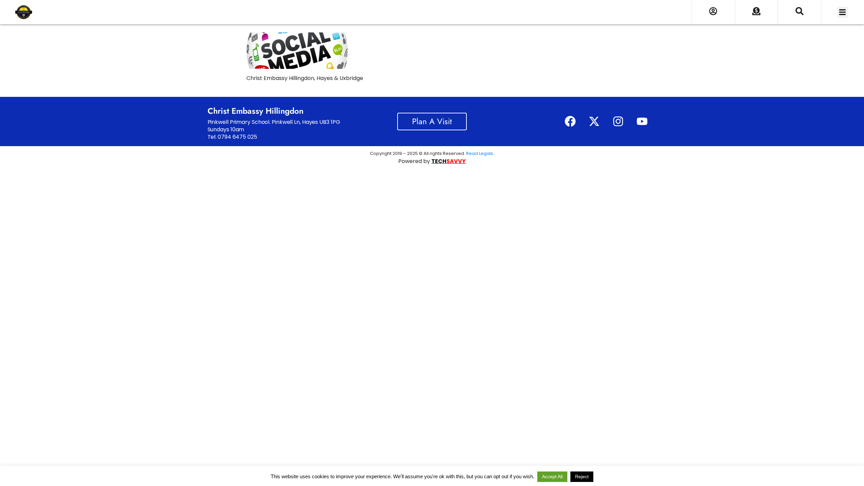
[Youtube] (642, 121)
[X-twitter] (594, 121)
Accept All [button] (552, 476)
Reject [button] (582, 476)
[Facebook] (570, 121)
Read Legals (479, 153)
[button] (842, 12)
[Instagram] (618, 121)
